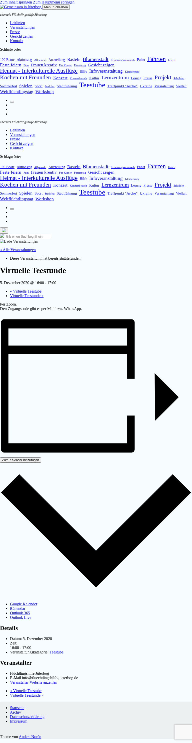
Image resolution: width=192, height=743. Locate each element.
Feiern (171, 60)
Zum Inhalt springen (16, 2)
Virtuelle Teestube (26, 291)
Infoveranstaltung (106, 71)
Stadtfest (49, 86)
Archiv (15, 712)
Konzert (60, 78)
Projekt (162, 77)
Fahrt (141, 59)
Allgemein (40, 60)
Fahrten (156, 59)
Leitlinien (17, 23)
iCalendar (17, 608)
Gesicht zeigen (21, 36)
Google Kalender (23, 604)
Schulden (179, 78)
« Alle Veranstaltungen (18, 250)
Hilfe (83, 71)
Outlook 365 (20, 613)
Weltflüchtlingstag (16, 91)
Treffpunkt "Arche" (123, 86)
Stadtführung (67, 86)
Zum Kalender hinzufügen (20, 460)
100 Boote (7, 60)
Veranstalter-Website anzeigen (33, 682)
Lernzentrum (115, 78)
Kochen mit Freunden (25, 77)
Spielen (25, 86)
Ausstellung (56, 60)
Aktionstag (24, 60)
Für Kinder (65, 65)
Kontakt (16, 41)
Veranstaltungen (22, 27)
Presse (15, 32)
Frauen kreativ (44, 65)
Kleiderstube (132, 71)
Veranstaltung (164, 86)
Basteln (73, 59)
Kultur (94, 78)
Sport (38, 86)
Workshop (45, 91)
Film (26, 65)
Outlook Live (20, 617)
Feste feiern (10, 64)
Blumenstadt (95, 59)
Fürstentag (80, 65)
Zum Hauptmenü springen (53, 2)
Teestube (92, 85)
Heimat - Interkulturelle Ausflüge (39, 71)
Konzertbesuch (78, 78)
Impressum (18, 721)
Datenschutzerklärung (27, 717)
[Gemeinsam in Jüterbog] (21, 7)
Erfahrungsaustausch (123, 60)
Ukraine (146, 86)
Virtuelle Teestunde (27, 296)
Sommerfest (8, 86)
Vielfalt (181, 86)
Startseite (17, 708)
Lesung (136, 78)
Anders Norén (30, 737)
